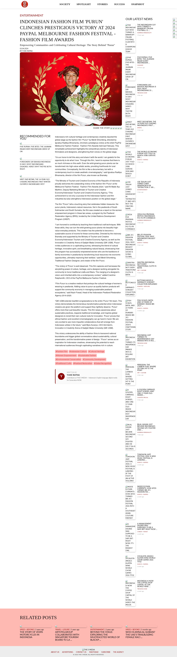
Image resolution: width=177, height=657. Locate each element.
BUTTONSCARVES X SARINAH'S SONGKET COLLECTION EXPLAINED (147, 282)
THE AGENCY (118, 652)
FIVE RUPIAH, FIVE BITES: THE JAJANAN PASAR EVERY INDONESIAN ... (145, 60)
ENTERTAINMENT (142, 189)
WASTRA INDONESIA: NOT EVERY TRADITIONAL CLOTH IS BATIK (146, 265)
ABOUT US (55, 652)
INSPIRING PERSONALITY (144, 32)
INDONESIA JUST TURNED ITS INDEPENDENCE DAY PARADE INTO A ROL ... (146, 338)
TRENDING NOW (142, 93)
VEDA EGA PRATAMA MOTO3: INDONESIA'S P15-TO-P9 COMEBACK (146, 216)
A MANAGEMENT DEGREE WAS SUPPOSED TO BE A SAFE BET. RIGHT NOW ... (147, 526)
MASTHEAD (93, 652)
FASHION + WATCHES (143, 286)
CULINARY (140, 65)
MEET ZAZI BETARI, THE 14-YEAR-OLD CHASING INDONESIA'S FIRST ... (146, 123)
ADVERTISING (67, 652)
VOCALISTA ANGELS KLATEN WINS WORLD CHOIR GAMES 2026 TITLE (146, 559)
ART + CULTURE (141, 270)
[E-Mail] (121, 128)
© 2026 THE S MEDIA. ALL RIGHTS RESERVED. (88, 654)
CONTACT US (81, 652)
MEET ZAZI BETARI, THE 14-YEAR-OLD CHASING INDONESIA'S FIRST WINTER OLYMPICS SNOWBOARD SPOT (35, 182)
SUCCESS (119, 4)
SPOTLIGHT (84, 4)
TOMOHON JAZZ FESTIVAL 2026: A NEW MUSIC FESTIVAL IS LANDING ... (146, 457)
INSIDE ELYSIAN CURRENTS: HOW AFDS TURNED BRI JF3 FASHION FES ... (146, 489)
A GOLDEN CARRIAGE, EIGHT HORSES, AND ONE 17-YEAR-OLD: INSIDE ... (146, 392)
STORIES (102, 4)
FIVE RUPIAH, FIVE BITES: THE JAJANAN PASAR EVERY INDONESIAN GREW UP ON (35, 149)
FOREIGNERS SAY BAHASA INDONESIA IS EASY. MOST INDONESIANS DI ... (146, 87)
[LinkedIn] (116, 128)
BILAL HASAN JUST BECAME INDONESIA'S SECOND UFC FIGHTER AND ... (146, 427)
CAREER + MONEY (142, 531)
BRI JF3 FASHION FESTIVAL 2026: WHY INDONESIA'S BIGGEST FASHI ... (146, 237)
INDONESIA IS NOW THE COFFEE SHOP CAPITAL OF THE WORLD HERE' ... (145, 583)
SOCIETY (65, 4)
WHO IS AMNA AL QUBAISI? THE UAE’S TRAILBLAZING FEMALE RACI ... (140, 634)
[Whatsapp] (111, 128)
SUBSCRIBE (105, 652)
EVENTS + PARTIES (142, 159)
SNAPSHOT (138, 4)
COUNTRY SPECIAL (142, 397)
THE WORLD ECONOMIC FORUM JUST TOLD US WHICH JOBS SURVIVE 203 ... (147, 154)
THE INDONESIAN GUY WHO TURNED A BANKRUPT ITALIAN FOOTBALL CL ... (146, 27)
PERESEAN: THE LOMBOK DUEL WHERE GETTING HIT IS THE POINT (146, 367)
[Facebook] (114, 128)
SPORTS (139, 127)
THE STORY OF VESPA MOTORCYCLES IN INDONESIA (31, 634)
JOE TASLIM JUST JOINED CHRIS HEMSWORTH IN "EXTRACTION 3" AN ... (146, 184)
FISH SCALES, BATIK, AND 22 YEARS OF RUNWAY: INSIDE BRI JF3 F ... (145, 303)
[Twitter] (119, 128)
